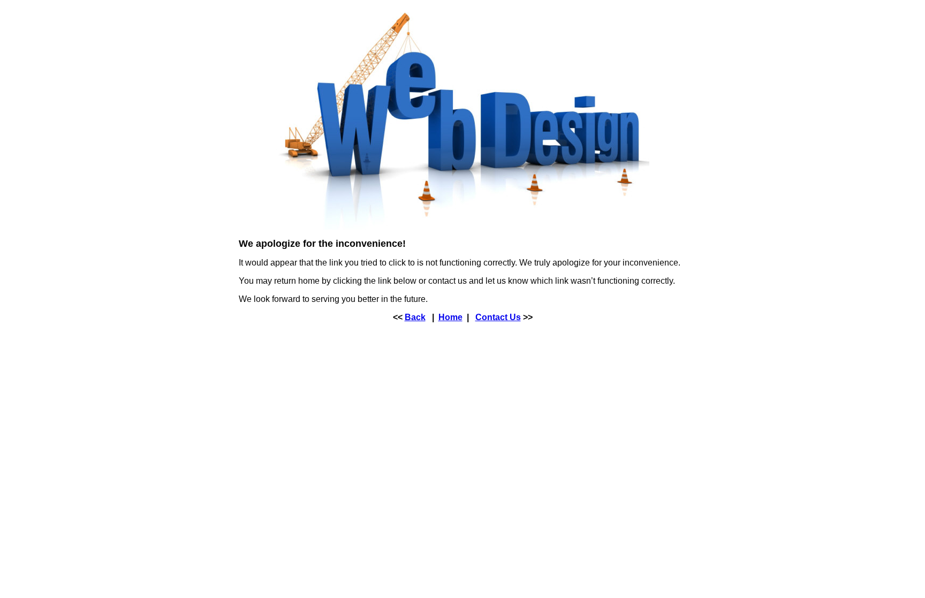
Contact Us (498, 317)
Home (450, 317)
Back (415, 317)
